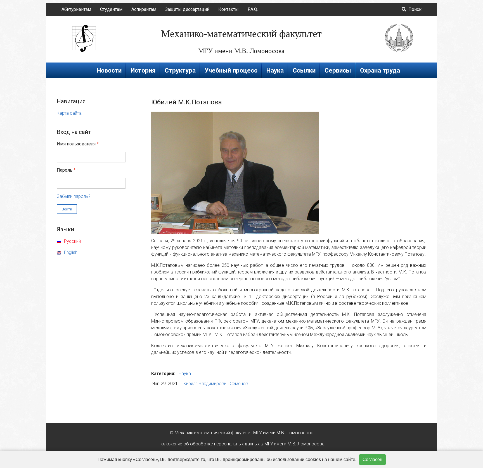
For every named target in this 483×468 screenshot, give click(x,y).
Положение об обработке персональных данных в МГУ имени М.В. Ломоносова (241, 444)
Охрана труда (380, 70)
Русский (72, 241)
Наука (275, 70)
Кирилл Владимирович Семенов (215, 383)
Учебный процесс (231, 70)
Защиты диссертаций (187, 9)
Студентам (111, 9)
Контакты (228, 9)
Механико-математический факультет (241, 33)
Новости (109, 70)
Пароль (66, 170)
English (70, 252)
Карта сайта (69, 113)
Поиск (414, 9)
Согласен (372, 459)
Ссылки (304, 70)
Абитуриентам (76, 9)
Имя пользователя (78, 144)
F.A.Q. (253, 9)
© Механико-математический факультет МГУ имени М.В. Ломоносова (241, 432)
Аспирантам (143, 9)
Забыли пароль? (74, 196)
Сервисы (338, 70)
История (143, 70)
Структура (180, 70)
